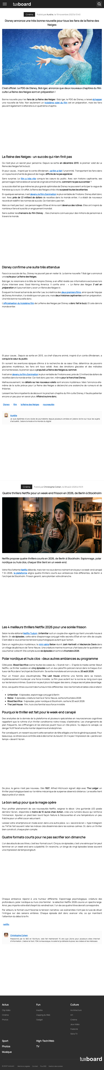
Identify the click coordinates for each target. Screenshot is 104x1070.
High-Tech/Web (45, 1040)
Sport (5, 1040)
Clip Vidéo (6, 1010)
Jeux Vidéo (74, 1024)
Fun (38, 1004)
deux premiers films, (71, 292)
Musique (7, 1051)
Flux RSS (43, 1066)
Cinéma (29, 14)
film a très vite (28, 178)
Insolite (39, 1010)
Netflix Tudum (30, 633)
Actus (5, 1004)
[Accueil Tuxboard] (17, 4)
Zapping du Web (43, 1015)
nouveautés (48, 404)
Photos (5, 1019)
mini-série (44, 644)
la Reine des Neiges (30, 404)
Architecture (76, 1010)
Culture (74, 1004)
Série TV (73, 1033)
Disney (6, 404)
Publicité (74, 1029)
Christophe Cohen (52, 486)
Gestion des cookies (56, 1066)
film (15, 404)
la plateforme (20, 572)
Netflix (24, 569)
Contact (35, 1066)
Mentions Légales (24, 1066)
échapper (97, 99)
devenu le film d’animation (43, 194)
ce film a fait (56, 170)
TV (37, 1046)
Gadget (39, 1019)
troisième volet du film (56, 102)
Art (71, 1015)
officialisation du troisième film (18, 303)
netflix (6, 924)
